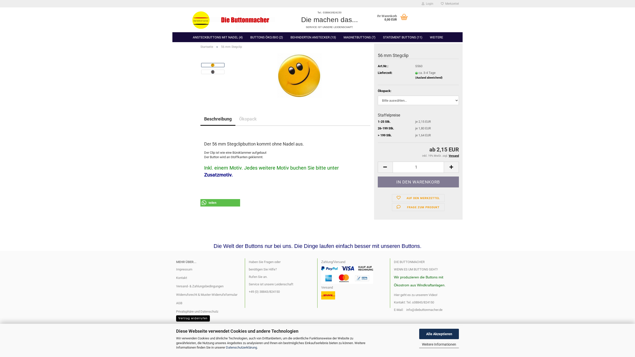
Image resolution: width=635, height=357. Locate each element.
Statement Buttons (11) (402, 37)
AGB (179, 303)
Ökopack (248, 118)
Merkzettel (451, 3)
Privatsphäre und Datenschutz (197, 311)
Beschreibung (218, 118)
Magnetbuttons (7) (360, 37)
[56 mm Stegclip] (299, 75)
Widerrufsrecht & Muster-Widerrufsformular (206, 295)
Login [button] (428, 3)
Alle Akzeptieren (439, 334)
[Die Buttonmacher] (233, 19)
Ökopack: (384, 91)
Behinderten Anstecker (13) (313, 37)
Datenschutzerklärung (241, 347)
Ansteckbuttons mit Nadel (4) (218, 37)
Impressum (184, 269)
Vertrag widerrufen (193, 318)
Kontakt (181, 278)
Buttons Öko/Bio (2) (266, 37)
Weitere (436, 37)
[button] (385, 167)
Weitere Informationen (439, 344)
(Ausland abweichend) (429, 77)
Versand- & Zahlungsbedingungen (199, 286)
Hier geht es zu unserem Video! (415, 295)
